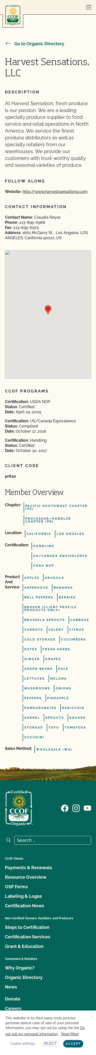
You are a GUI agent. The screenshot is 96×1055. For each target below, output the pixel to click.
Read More (70, 1034)
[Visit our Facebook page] (64, 808)
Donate (12, 998)
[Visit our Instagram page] (76, 808)
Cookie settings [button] (22, 1043)
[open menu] (89, 7)
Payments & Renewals (28, 867)
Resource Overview (26, 877)
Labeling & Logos (23, 896)
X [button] (92, 1015)
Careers (13, 1008)
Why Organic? (20, 967)
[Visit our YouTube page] (87, 808)
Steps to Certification (27, 927)
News (11, 986)
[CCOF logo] (12, 15)
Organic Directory (24, 977)
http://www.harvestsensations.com (55, 191)
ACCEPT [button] (73, 1043)
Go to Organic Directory (39, 43)
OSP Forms (16, 886)
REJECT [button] (50, 1043)
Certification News (24, 905)
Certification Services (27, 936)
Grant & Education (24, 946)
